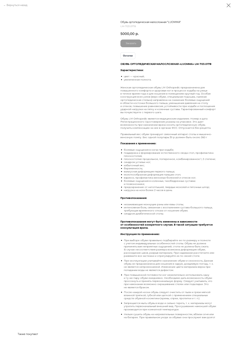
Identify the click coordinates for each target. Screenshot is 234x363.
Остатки (128, 55)
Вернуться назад (17, 5)
